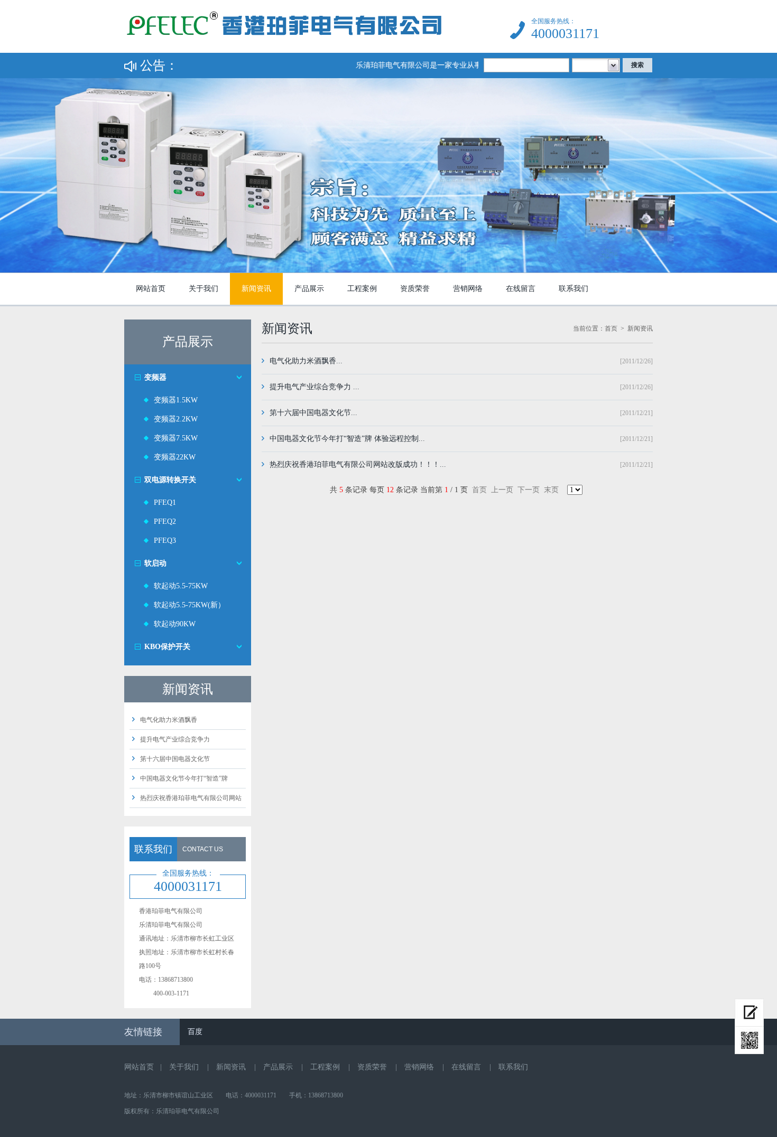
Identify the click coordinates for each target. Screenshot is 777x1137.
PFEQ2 (165, 521)
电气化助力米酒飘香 (168, 719)
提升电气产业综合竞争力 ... (314, 387)
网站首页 (150, 289)
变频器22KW (175, 457)
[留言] (749, 1013)
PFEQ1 (165, 502)
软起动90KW (175, 624)
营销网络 (468, 289)
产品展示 (309, 289)
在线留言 (520, 289)
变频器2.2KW (176, 419)
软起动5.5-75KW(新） (189, 605)
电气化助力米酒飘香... (306, 361)
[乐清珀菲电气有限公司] (284, 50)
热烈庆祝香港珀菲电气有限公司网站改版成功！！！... (358, 464)
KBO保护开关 (167, 647)
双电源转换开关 (170, 480)
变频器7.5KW (176, 438)
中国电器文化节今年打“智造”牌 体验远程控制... (347, 439)
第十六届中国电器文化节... (313, 413)
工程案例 (362, 289)
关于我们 (203, 289)
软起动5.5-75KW (181, 586)
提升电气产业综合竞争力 (175, 739)
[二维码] (749, 1040)
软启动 (155, 563)
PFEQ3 (165, 540)
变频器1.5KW (176, 400)
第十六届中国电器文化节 (175, 759)
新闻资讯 (256, 289)
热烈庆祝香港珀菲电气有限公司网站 (191, 798)
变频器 (155, 377)
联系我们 (573, 289)
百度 (195, 1032)
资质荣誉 (415, 289)
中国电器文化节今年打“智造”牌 (184, 778)
